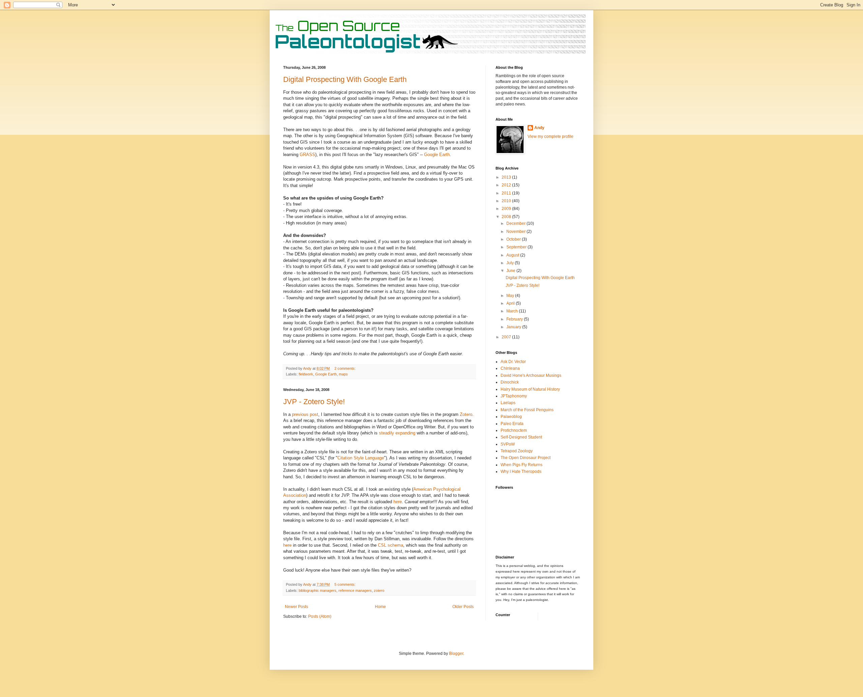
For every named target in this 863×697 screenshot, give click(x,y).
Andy (539, 127)
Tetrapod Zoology (517, 451)
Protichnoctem (514, 430)
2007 (507, 337)
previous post (305, 414)
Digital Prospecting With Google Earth (345, 79)
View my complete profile (550, 136)
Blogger (456, 653)
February (515, 319)
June (511, 270)
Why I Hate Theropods (521, 471)
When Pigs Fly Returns (521, 464)
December (516, 223)
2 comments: (345, 368)
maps (343, 374)
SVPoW (508, 444)
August (513, 255)
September (517, 247)
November (516, 231)
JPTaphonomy (514, 396)
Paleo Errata (512, 423)
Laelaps (508, 402)
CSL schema (390, 545)
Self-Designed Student (521, 437)
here (397, 501)
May (510, 295)
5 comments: (345, 584)
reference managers (355, 590)
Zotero (466, 414)
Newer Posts (296, 606)
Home (380, 606)
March (512, 311)
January (514, 327)
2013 (507, 177)
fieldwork (306, 374)
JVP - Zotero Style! (314, 401)
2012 (507, 185)
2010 (507, 201)
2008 (507, 216)
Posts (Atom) (319, 616)
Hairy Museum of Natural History (530, 389)
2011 (507, 193)
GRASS (307, 154)
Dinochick (510, 382)
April (511, 303)
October (514, 239)
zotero (379, 590)
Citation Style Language (360, 457)
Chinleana (510, 368)
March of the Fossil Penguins (527, 409)
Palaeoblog (511, 416)
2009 (507, 208)
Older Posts (463, 606)
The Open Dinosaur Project (525, 457)
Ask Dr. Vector (513, 361)
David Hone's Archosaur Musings (531, 375)
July (510, 263)
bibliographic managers (317, 590)
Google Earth (437, 154)
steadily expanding (397, 432)
